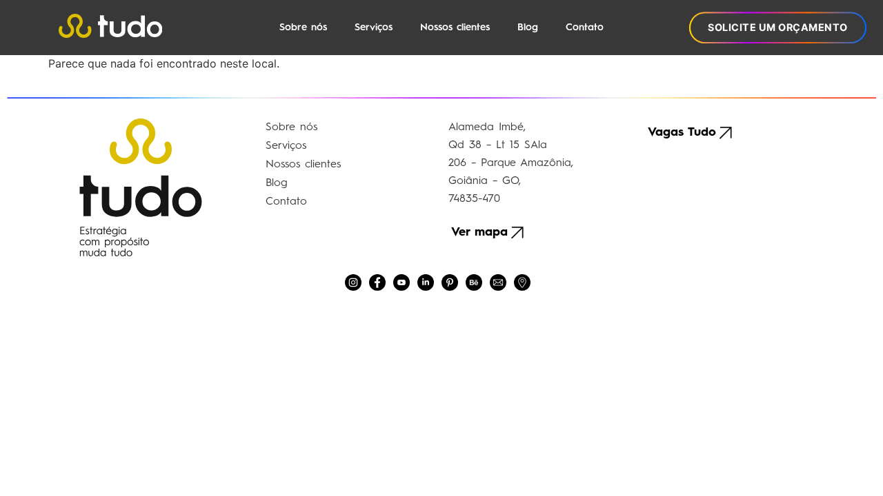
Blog (527, 27)
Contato (585, 27)
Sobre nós (303, 27)
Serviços (374, 27)
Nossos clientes (455, 27)
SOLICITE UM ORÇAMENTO (778, 27)
